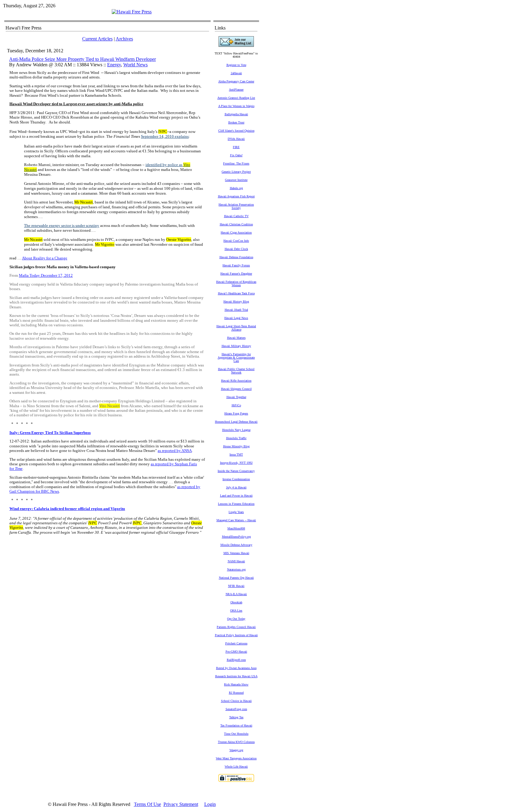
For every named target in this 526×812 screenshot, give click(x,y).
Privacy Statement (180, 804)
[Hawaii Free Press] (132, 11)
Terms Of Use (147, 804)
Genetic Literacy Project (236, 171)
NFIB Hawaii (236, 586)
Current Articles (97, 38)
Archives (124, 38)
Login (210, 804)
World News (135, 64)
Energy (114, 64)
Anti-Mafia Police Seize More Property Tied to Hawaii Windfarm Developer (82, 59)
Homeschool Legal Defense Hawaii (236, 421)
